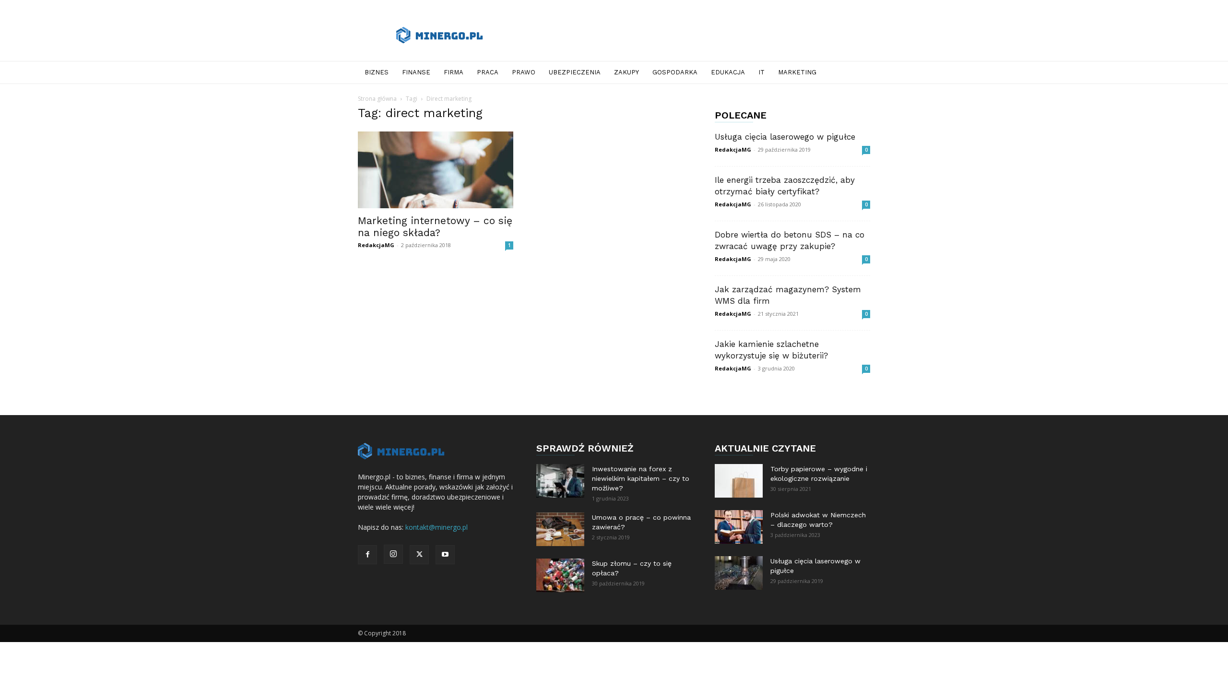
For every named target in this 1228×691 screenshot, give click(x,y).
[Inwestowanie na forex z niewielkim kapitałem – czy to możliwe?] (560, 481)
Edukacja (728, 72)
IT (761, 72)
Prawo (523, 72)
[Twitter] (419, 554)
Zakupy (626, 72)
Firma (453, 72)
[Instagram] (393, 554)
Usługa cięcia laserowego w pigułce (785, 137)
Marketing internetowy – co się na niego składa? (435, 226)
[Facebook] (367, 554)
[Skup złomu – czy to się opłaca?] (560, 575)
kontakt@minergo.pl (436, 527)
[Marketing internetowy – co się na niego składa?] (435, 169)
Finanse (416, 72)
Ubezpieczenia (575, 72)
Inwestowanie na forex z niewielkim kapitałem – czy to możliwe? (640, 478)
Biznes (377, 72)
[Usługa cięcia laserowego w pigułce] (739, 573)
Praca (487, 72)
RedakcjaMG (376, 245)
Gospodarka (674, 72)
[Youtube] (445, 554)
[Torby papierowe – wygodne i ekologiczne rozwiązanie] (739, 481)
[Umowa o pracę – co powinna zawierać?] (560, 529)
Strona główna (377, 99)
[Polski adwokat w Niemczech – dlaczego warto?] (739, 527)
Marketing (797, 72)
